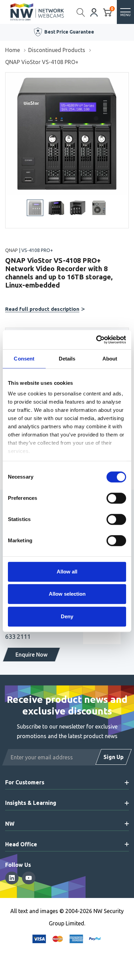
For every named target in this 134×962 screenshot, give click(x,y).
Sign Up (113, 757)
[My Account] (94, 12)
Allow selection (67, 594)
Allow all (67, 571)
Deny (67, 616)
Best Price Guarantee (69, 32)
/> (8, 77)
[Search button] (81, 12)
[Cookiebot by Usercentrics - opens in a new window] (96, 339)
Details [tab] (67, 359)
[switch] (116, 498)
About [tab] (110, 359)
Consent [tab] (24, 359)
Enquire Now (31, 654)
